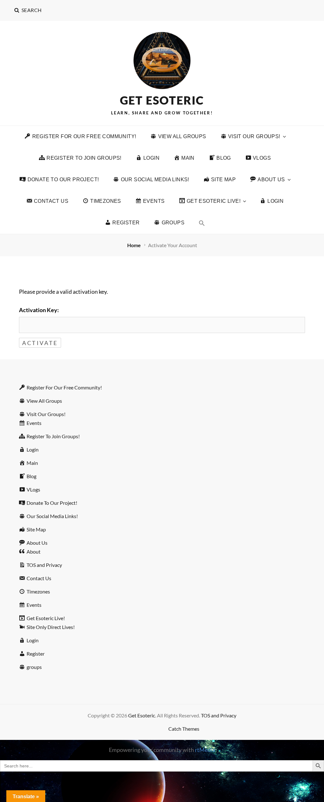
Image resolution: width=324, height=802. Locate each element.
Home (134, 245)
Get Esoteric (162, 100)
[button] (201, 223)
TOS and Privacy (218, 715)
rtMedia (205, 749)
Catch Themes (183, 729)
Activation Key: (39, 309)
